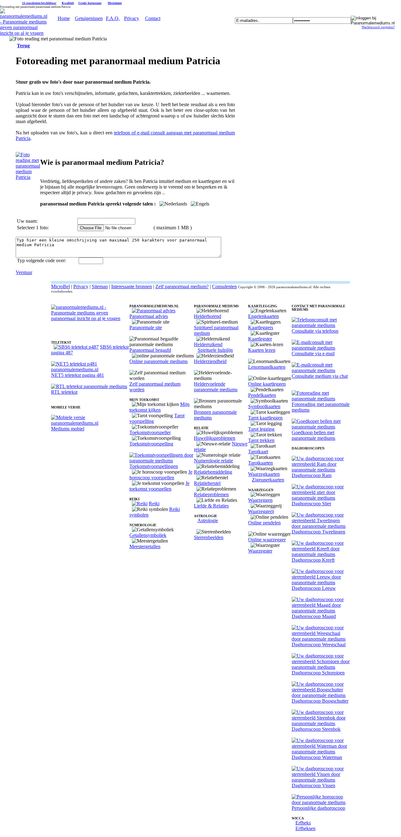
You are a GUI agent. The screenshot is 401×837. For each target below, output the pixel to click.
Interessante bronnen (131, 286)
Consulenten (224, 286)
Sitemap (100, 286)
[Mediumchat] (321, 370)
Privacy (131, 18)
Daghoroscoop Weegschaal (319, 644)
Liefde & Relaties (211, 505)
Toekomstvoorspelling (151, 443)
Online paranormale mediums (158, 361)
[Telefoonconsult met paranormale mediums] (321, 325)
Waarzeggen (260, 500)
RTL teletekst (64, 392)
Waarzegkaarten (264, 474)
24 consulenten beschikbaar (39, 3)
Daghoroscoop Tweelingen (318, 531)
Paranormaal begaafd (150, 350)
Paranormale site (145, 327)
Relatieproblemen (211, 494)
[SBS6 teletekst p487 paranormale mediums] (76, 347)
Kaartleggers (260, 327)
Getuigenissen (89, 18)
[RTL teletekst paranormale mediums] (89, 386)
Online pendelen (264, 522)
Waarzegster (260, 551)
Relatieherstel (207, 483)
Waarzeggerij (261, 511)
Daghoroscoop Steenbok (316, 729)
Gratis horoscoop (90, 3)
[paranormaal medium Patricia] (28, 177)
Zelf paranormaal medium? (182, 286)
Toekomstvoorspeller (150, 432)
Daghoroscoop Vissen (313, 785)
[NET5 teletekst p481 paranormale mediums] (90, 369)
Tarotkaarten (260, 462)
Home (64, 18)
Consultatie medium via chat (320, 376)
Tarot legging (261, 429)
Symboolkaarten (264, 406)
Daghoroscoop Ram (311, 475)
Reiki (154, 503)
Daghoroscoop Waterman (317, 757)
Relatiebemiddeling (213, 472)
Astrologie (207, 520)
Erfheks (303, 822)
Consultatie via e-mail (313, 353)
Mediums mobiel (67, 428)
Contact (152, 18)
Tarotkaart (258, 451)
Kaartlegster (260, 338)
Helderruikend (208, 344)
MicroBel (60, 286)
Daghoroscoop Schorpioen (318, 672)
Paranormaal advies (148, 316)
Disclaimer (115, 3)
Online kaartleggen (267, 384)
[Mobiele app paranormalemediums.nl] (90, 423)
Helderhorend (207, 316)
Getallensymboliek (147, 535)
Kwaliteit (68, 3)
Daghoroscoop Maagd (314, 616)
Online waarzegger (267, 539)
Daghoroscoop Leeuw (314, 588)
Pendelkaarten (262, 395)
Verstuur (24, 272)
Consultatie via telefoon (315, 331)
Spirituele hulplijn (215, 350)
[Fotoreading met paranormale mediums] (321, 398)
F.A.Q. (113, 18)
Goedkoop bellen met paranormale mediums (313, 435)
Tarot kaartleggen (265, 417)
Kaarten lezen (261, 350)
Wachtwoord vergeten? (378, 27)
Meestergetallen (144, 546)
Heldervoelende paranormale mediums (215, 386)
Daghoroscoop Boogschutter (320, 701)
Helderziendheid (210, 361)
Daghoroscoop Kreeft (313, 560)
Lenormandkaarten (266, 367)
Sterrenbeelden (208, 537)
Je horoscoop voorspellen (160, 474)
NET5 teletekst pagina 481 (77, 375)
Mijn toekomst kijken (159, 407)
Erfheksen (305, 828)
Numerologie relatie (213, 460)
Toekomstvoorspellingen (153, 466)
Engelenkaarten (263, 316)
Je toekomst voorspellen (159, 486)
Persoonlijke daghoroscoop (318, 808)
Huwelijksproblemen (214, 438)
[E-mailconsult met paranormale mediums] (321, 348)
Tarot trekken (261, 440)
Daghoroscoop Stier (311, 503)
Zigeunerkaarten (268, 479)
